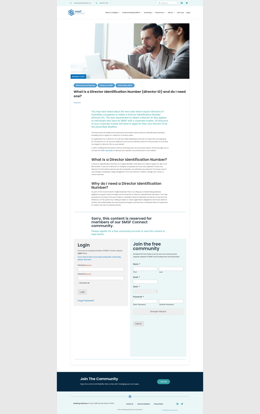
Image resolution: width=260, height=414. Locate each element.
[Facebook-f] (182, 3)
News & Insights (111, 12)
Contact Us (129, 404)
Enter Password (139, 304)
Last (161, 272)
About (170, 12)
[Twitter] (187, 3)
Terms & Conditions (143, 404)
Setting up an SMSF (106, 85)
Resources (159, 12)
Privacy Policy (158, 404)
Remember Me (85, 283)
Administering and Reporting (85, 85)
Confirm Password (166, 304)
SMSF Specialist (107, 150)
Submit (138, 323)
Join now (180, 12)
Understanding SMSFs (131, 12)
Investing (147, 12)
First (135, 272)
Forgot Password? (86, 300)
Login (188, 12)
